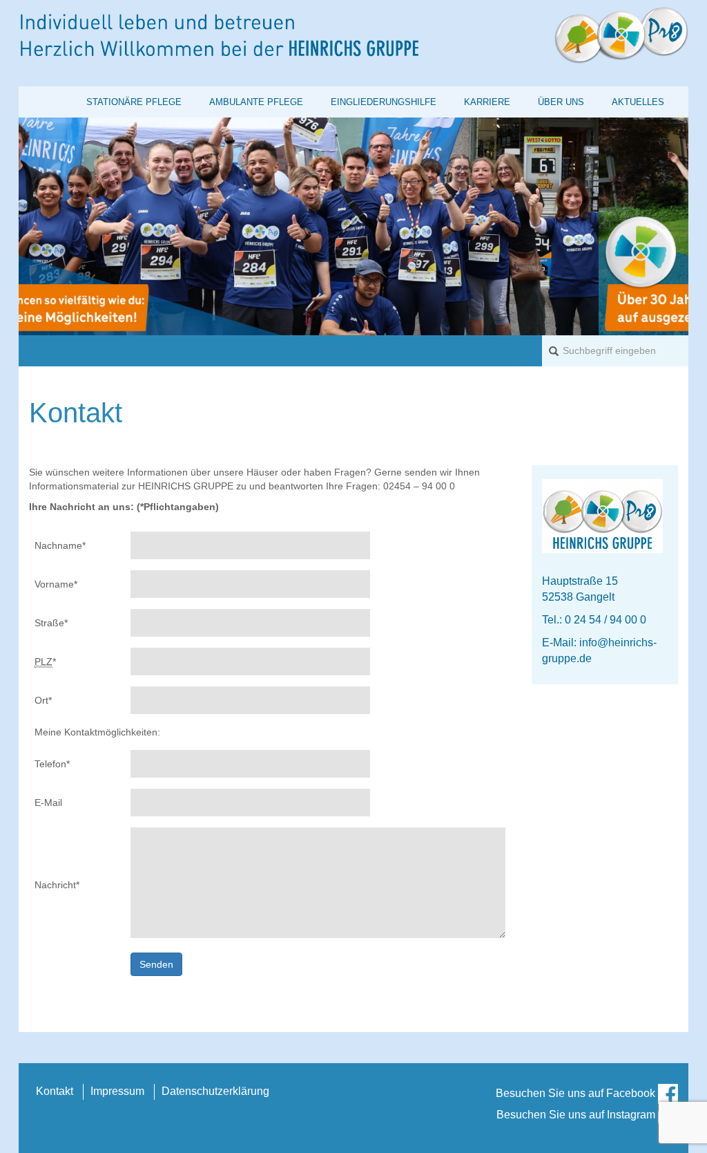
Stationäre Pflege (134, 102)
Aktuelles (638, 102)
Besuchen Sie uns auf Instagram (577, 1115)
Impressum (117, 1091)
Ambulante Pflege (256, 102)
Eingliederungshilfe (383, 102)
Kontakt (54, 1091)
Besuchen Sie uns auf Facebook (577, 1093)
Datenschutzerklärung (215, 1091)
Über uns (561, 102)
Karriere (487, 102)
